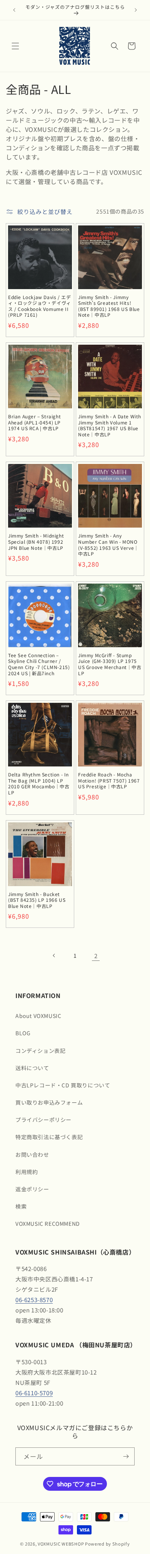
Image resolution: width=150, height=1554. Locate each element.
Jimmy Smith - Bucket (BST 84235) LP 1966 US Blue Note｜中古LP (36, 900)
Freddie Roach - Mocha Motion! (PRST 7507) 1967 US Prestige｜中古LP (109, 780)
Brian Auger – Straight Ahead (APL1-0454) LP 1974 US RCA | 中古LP (34, 422)
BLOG (22, 1033)
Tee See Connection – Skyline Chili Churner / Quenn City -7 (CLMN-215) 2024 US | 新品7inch (39, 664)
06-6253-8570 (34, 1300)
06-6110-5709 (34, 1393)
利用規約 (26, 1172)
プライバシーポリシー (43, 1119)
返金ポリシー (32, 1189)
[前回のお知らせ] (14, 10)
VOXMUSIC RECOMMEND (47, 1223)
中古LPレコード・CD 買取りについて (62, 1085)
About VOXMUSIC (38, 1016)
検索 (21, 1206)
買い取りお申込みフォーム (49, 1102)
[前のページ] (54, 955)
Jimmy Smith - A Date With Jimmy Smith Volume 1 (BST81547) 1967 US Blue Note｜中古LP (109, 425)
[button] (15, 46)
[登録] (125, 1456)
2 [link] (96, 956)
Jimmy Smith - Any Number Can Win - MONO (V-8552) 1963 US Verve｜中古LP (108, 544)
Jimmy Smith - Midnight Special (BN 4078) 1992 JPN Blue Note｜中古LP (36, 542)
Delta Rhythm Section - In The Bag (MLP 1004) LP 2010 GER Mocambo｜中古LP (38, 783)
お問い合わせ (32, 1154)
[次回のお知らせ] (135, 10)
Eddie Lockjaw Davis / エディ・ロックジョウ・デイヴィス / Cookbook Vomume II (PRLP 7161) (39, 306)
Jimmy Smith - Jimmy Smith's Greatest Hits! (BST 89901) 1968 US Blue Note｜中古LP (109, 306)
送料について (32, 1068)
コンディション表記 (40, 1050)
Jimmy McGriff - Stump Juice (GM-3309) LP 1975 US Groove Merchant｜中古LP (110, 664)
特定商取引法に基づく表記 (49, 1137)
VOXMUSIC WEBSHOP (61, 1544)
